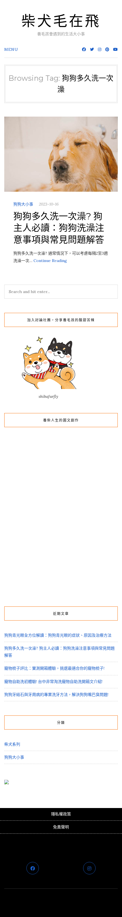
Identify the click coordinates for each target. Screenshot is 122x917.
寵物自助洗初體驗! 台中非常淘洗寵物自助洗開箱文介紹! (53, 681)
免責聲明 (61, 826)
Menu (11, 49)
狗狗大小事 (23, 204)
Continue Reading (50, 260)
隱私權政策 (61, 813)
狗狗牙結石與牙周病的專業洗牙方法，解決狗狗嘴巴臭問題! (56, 694)
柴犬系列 (12, 744)
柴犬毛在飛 (61, 21)
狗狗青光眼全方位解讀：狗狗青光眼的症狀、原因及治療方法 (58, 635)
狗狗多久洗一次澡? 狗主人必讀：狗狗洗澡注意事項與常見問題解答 (58, 228)
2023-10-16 (49, 204)
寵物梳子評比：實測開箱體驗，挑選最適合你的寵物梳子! (54, 668)
